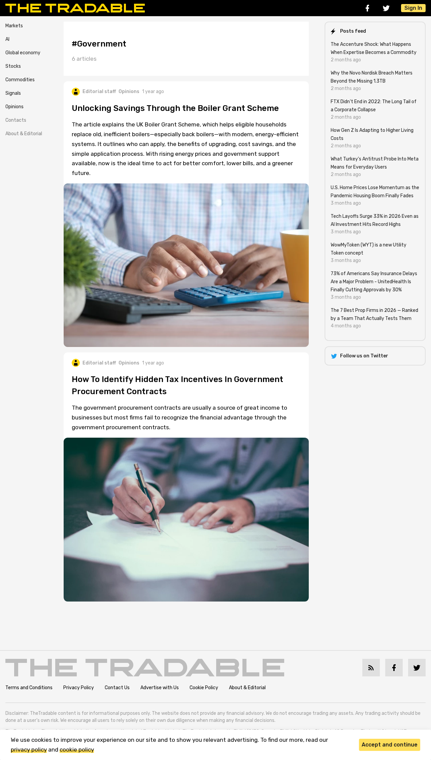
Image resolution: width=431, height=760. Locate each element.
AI (7, 39)
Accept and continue (390, 744)
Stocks (13, 66)
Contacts (15, 120)
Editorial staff (99, 91)
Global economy (22, 53)
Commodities (20, 80)
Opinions (14, 107)
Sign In (413, 8)
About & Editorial (23, 134)
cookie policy (77, 749)
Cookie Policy (204, 688)
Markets (14, 26)
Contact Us (117, 688)
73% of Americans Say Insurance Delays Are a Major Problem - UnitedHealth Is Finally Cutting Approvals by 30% (374, 282)
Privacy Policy (78, 688)
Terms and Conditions (29, 688)
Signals (13, 93)
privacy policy (29, 749)
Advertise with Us (159, 688)
